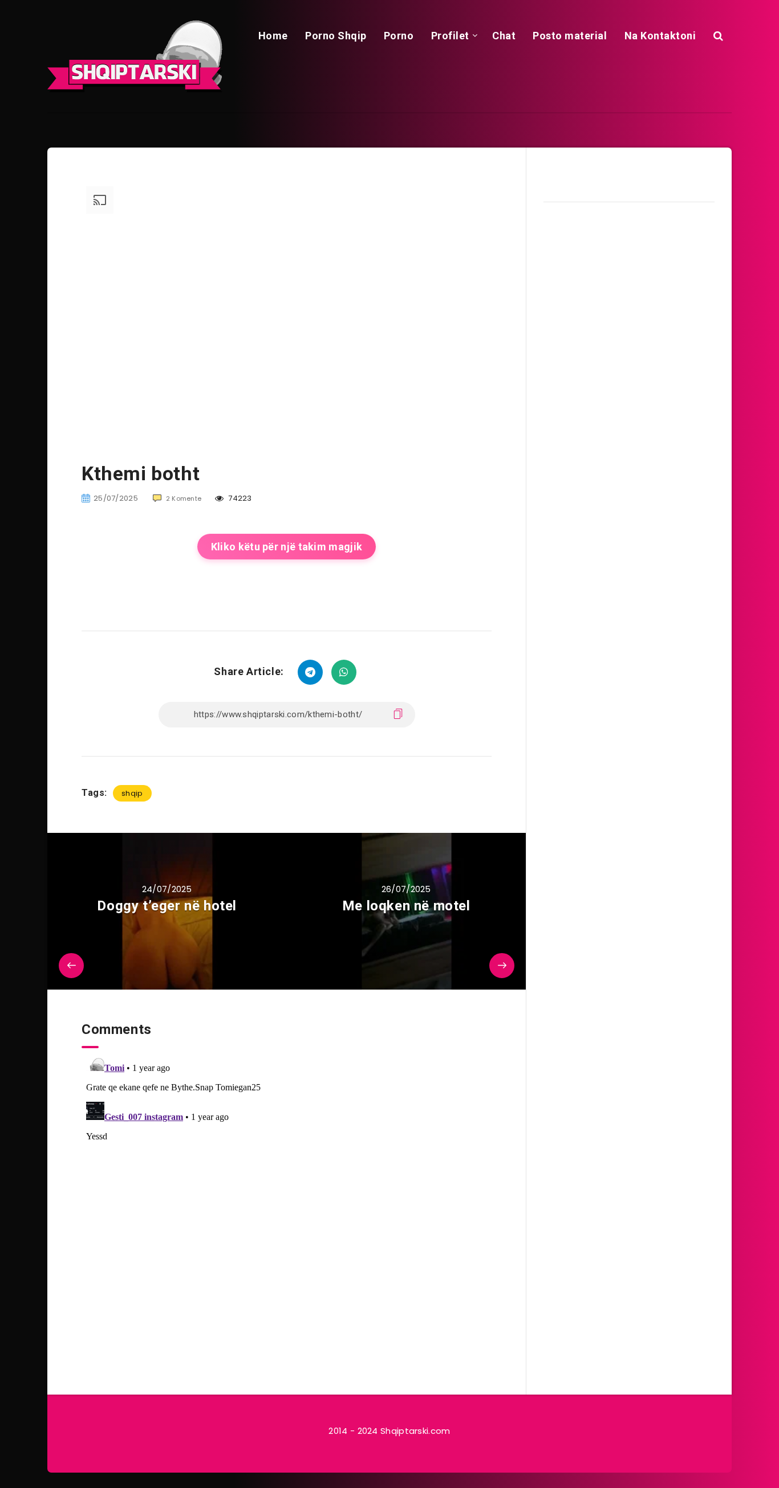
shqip (132, 793)
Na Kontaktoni (660, 36)
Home (273, 36)
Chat (504, 36)
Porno (399, 36)
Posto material (570, 36)
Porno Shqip (336, 36)
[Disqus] (287, 1190)
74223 (239, 498)
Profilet (450, 36)
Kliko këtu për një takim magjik (286, 547)
